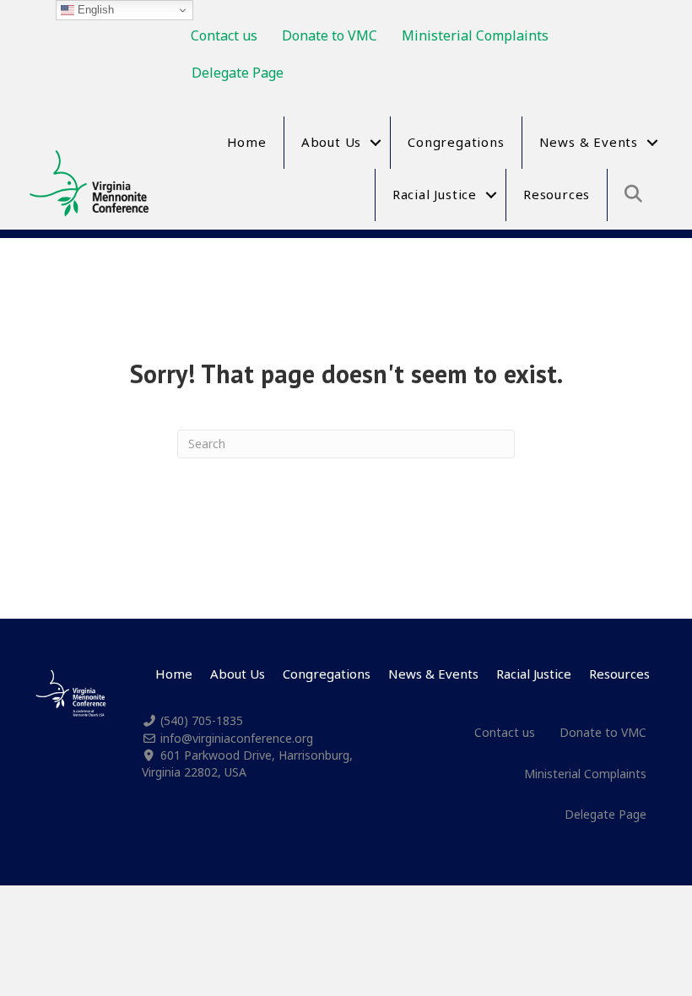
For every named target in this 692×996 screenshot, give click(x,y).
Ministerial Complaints (475, 35)
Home (247, 141)
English (94, 9)
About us (331, 141)
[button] (375, 142)
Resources (556, 194)
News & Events (588, 141)
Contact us (224, 35)
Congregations (456, 141)
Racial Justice (434, 194)
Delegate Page (238, 72)
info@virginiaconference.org (236, 738)
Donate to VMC (329, 35)
